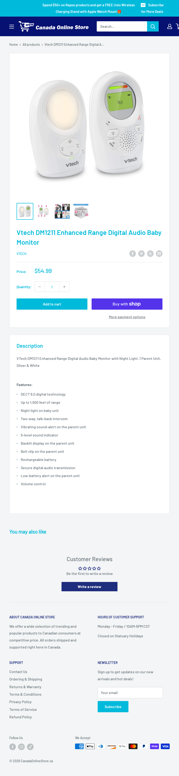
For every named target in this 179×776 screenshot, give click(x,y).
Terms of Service (23, 709)
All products (31, 44)
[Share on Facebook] (132, 253)
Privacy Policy (20, 701)
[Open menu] (11, 26)
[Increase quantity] (64, 287)
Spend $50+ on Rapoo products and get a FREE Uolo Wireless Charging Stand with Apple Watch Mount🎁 (88, 8)
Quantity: (24, 286)
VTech (21, 254)
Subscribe (113, 706)
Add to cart (52, 304)
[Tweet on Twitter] (150, 253)
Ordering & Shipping (25, 679)
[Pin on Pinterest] (141, 253)
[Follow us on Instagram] (21, 747)
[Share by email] (159, 253)
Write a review (89, 586)
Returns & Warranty (25, 686)
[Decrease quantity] (40, 287)
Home (13, 44)
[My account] (169, 26)
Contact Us (18, 671)
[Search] (153, 26)
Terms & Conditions (25, 694)
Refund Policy (20, 717)
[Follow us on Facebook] (12, 747)
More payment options (127, 317)
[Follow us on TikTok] (30, 747)
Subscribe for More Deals (152, 8)
